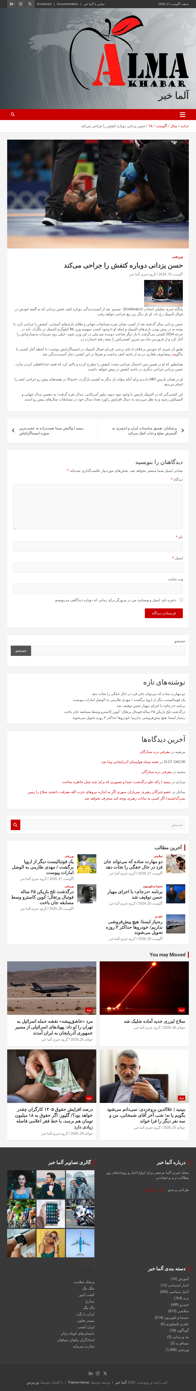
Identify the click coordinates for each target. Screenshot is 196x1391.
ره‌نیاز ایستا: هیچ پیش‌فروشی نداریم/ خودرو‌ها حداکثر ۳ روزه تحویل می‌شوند (128, 718)
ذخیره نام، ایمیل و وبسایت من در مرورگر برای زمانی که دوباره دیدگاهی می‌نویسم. (115, 600)
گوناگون (183, 1330)
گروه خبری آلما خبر (142, 274)
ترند (181, 1010)
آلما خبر (173, 95)
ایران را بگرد (85, 1314)
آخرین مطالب (168, 847)
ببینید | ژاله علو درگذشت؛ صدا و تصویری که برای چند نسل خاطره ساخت (116, 782)
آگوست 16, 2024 (171, 274)
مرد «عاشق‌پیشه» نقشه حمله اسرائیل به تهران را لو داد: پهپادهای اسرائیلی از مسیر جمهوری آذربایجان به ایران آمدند (54, 1027)
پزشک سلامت (84, 1282)
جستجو (179, 641)
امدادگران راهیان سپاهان (75, 1340)
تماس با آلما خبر (94, 4)
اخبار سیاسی (179, 1292)
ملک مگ (88, 1288)
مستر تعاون (85, 1320)
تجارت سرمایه (83, 1346)
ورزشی (177, 256)
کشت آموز (86, 1295)
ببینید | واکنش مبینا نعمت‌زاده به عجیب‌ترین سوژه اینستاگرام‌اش (51, 430)
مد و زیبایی (180, 1337)
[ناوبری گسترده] (182, 114)
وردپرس (33, 1382)
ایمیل (177, 558)
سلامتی (158, 856)
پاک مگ (88, 1308)
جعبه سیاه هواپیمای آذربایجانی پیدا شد (130, 762)
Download (44, 4)
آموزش (183, 1279)
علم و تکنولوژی (177, 1324)
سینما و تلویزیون (153, 886)
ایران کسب (86, 1327)
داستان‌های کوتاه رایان (77, 1333)
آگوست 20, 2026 (150, 903)
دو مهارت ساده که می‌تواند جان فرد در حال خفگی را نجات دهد (138, 694)
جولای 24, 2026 (82, 1133)
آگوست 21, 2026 (150, 873)
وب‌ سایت (175, 579)
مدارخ (90, 1301)
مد (174, 354)
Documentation (67, 4)
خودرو (159, 916)
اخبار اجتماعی (178, 1285)
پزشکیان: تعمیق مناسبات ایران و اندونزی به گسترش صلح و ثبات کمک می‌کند (144, 430)
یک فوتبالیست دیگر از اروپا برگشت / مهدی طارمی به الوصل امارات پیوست (129, 700)
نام (179, 537)
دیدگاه (177, 479)
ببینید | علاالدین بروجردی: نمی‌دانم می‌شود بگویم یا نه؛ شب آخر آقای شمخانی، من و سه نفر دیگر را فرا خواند (146, 1115)
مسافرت (182, 1343)
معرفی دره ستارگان (155, 752)
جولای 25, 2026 (82, 1039)
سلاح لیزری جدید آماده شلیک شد (154, 1021)
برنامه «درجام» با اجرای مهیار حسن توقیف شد (150, 706)
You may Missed (167, 955)
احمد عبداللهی (154, 1190)
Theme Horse (78, 1382)
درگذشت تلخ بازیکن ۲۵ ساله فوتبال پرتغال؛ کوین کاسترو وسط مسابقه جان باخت (124, 712)
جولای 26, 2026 (174, 1027)
